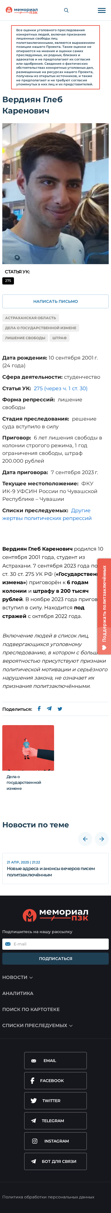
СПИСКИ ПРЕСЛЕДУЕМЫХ (34, 1025)
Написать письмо (55, 301)
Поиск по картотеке (31, 1009)
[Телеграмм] (49, 709)
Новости (14, 977)
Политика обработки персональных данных (48, 1197)
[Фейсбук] (39, 709)
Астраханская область (30, 318)
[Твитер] (59, 709)
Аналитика (17, 993)
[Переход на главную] (22, 10)
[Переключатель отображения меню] (101, 10)
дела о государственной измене (40, 328)
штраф (59, 338)
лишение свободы (25, 338)
